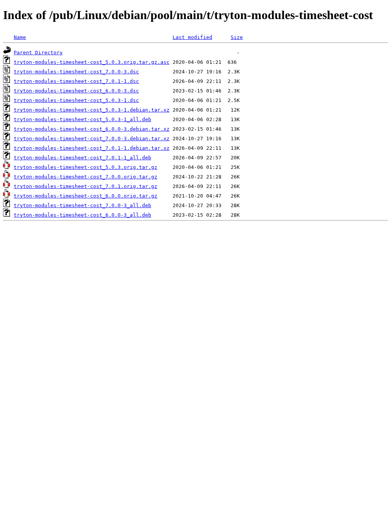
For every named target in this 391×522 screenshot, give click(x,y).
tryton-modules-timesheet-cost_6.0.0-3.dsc (76, 91)
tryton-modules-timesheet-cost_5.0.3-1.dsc (76, 100)
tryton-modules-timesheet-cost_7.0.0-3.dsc (76, 72)
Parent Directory (38, 52)
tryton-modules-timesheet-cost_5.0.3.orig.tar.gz (85, 167)
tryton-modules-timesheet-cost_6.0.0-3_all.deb (82, 215)
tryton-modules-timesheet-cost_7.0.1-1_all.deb (82, 157)
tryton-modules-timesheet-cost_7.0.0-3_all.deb (82, 205)
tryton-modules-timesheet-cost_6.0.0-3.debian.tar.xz (92, 129)
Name (20, 37)
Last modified (192, 37)
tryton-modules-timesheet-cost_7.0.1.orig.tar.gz (85, 186)
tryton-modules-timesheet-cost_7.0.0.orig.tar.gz (85, 177)
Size (237, 37)
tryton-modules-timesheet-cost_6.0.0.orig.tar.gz (85, 196)
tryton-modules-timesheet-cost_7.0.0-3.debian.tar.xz (92, 138)
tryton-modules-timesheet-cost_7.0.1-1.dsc (76, 81)
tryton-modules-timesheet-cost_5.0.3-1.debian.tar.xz (92, 110)
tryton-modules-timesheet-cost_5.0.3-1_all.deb (82, 119)
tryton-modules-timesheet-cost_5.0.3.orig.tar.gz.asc (92, 62)
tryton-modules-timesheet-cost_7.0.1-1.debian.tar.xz (92, 148)
